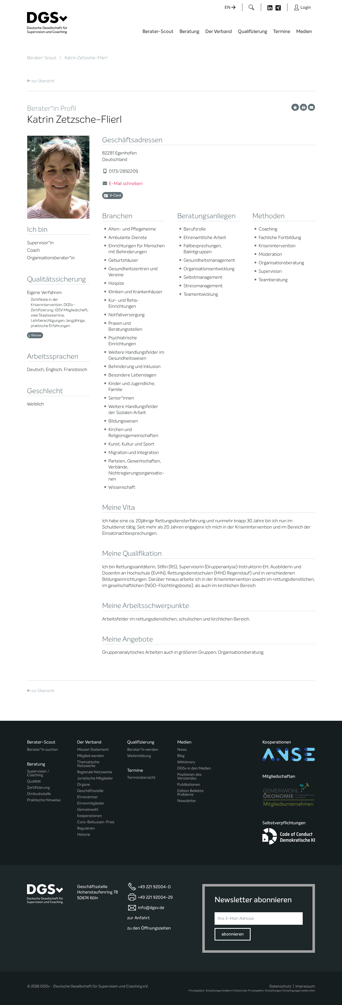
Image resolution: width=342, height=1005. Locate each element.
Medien (304, 31)
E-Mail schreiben (125, 183)
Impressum (305, 986)
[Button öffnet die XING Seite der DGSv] (280, 7)
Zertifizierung (38, 788)
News (182, 750)
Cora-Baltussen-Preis (95, 822)
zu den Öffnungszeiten (149, 928)
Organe (83, 784)
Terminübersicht (141, 778)
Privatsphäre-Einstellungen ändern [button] (210, 990)
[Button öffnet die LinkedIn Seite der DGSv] (267, 7)
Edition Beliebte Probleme (190, 792)
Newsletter (186, 801)
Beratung (189, 31)
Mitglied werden (90, 756)
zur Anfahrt (138, 918)
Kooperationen (89, 816)
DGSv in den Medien (194, 768)
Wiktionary (186, 762)
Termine (281, 31)
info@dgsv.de (151, 907)
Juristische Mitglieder (95, 778)
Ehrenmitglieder (90, 803)
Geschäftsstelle (90, 791)
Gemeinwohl (87, 810)
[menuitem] (158, 34)
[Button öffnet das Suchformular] (251, 7)
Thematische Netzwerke (88, 764)
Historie (83, 834)
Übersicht (42, 81)
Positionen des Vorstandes (189, 776)
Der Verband (218, 31)
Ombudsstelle (39, 794)
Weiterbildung (139, 756)
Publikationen (188, 784)
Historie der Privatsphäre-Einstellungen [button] (257, 990)
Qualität (34, 781)
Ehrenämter (87, 797)
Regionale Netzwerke (94, 772)
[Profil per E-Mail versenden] (311, 107)
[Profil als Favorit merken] (295, 107)
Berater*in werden (142, 750)
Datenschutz (280, 986)
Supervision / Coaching (38, 773)
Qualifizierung (252, 31)
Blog (181, 756)
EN (228, 7)
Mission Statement (93, 750)
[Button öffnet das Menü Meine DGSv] (334, 34)
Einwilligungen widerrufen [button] (299, 990)
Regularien (86, 828)
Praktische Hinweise (44, 800)
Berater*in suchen (42, 750)
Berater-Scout (158, 31)
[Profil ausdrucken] (303, 107)
